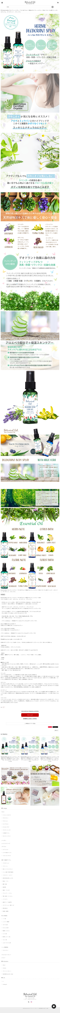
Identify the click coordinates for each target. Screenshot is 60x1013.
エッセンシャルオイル (7, 814)
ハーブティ (3, 840)
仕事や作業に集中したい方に (8, 878)
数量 (1, 707)
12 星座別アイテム (6, 833)
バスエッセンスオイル (7, 855)
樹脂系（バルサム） (6, 930)
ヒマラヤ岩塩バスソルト (7, 852)
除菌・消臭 (5, 884)
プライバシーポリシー (7, 971)
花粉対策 (4, 887)
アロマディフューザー (7, 830)
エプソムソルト (5, 849)
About (4, 965)
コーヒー (3, 957)
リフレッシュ (5, 866)
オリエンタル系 (5, 927)
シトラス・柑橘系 (6, 921)
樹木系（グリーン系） (7, 936)
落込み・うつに (5, 881)
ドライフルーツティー (6, 954)
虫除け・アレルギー (6, 890)
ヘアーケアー (5, 899)
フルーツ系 (5, 939)
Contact (4, 968)
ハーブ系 (4, 918)
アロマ (2, 811)
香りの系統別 (4, 915)
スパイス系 (5, 933)
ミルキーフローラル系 (7, 942)
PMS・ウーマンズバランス (8, 869)
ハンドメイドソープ (5, 843)
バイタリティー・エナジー (7, 875)
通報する (56, 730)
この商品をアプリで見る (30, 723)
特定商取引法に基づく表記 (8, 974)
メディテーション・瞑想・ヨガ (8, 905)
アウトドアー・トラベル (7, 893)
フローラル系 (5, 924)
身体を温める (5, 908)
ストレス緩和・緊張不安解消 (8, 872)
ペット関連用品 (4, 947)
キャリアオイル (5, 824)
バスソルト (3, 846)
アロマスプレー (5, 817)
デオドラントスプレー (7, 836)
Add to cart (30, 715)
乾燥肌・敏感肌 (5, 911)
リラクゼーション (6, 863)
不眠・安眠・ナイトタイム (7, 896)
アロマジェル (5, 821)
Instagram (5, 984)
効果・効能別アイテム (6, 860)
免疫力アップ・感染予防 (7, 902)
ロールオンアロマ (6, 827)
